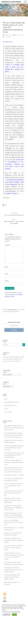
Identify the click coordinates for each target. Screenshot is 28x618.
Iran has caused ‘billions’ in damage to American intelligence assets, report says (14, 447)
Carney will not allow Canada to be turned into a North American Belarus (13, 547)
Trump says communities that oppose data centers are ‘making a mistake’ (13, 540)
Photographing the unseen (11, 402)
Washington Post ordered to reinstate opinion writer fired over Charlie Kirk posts (13, 569)
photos (14, 309)
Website (7, 281)
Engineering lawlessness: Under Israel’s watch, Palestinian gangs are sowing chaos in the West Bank (13, 515)
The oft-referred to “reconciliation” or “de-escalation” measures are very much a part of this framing (14, 164)
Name (6, 266)
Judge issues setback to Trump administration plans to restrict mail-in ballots (12, 500)
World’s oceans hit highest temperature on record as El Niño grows (13, 522)
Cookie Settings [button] (6, 614)
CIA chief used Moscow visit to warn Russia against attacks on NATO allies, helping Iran (14, 455)
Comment (8, 245)
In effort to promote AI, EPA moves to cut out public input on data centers (13, 485)
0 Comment (7, 36)
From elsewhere (20, 35)
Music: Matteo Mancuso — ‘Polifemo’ (14, 475)
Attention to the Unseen (11, 2)
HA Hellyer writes (8, 42)
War (6, 205)
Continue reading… (12, 193)
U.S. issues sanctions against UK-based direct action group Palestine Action (13, 462)
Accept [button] (14, 614)
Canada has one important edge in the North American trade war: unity (13, 493)
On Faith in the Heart (10, 405)
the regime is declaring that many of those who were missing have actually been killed (14, 66)
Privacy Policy (8, 412)
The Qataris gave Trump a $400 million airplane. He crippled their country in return (13, 507)
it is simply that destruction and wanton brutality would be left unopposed (14, 182)
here (7, 361)
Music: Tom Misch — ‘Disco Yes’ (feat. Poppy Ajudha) (14, 221)
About (5, 399)
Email (6, 273)
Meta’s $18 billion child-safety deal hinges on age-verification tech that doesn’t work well (14, 427)
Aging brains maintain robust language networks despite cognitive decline (12, 577)
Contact (6, 408)
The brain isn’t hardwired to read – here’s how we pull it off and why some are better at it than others (13, 469)
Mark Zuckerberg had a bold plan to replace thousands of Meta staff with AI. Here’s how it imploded (13, 435)
